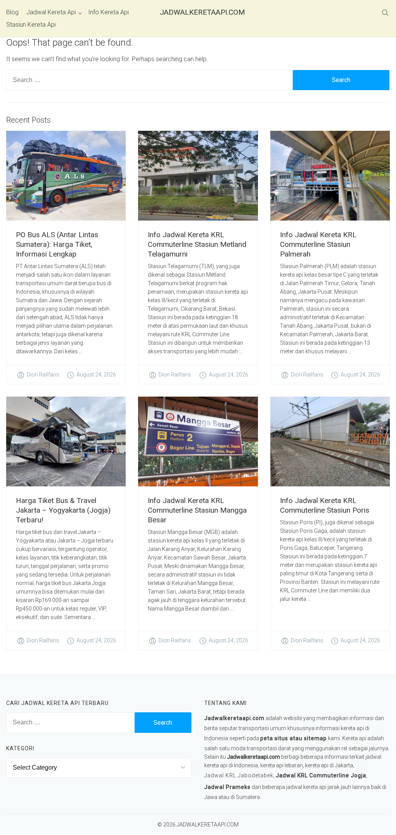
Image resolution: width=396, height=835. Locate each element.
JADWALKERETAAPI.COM (198, 12)
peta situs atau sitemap (293, 738)
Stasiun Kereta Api (31, 24)
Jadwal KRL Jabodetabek (238, 775)
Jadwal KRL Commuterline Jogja (321, 775)
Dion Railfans (43, 374)
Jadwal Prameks (227, 787)
